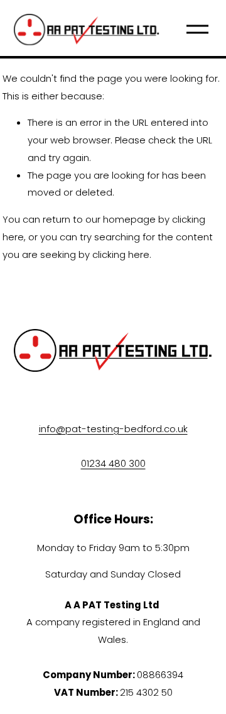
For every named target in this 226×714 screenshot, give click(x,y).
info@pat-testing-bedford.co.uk (113, 428)
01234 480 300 (113, 463)
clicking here (120, 254)
